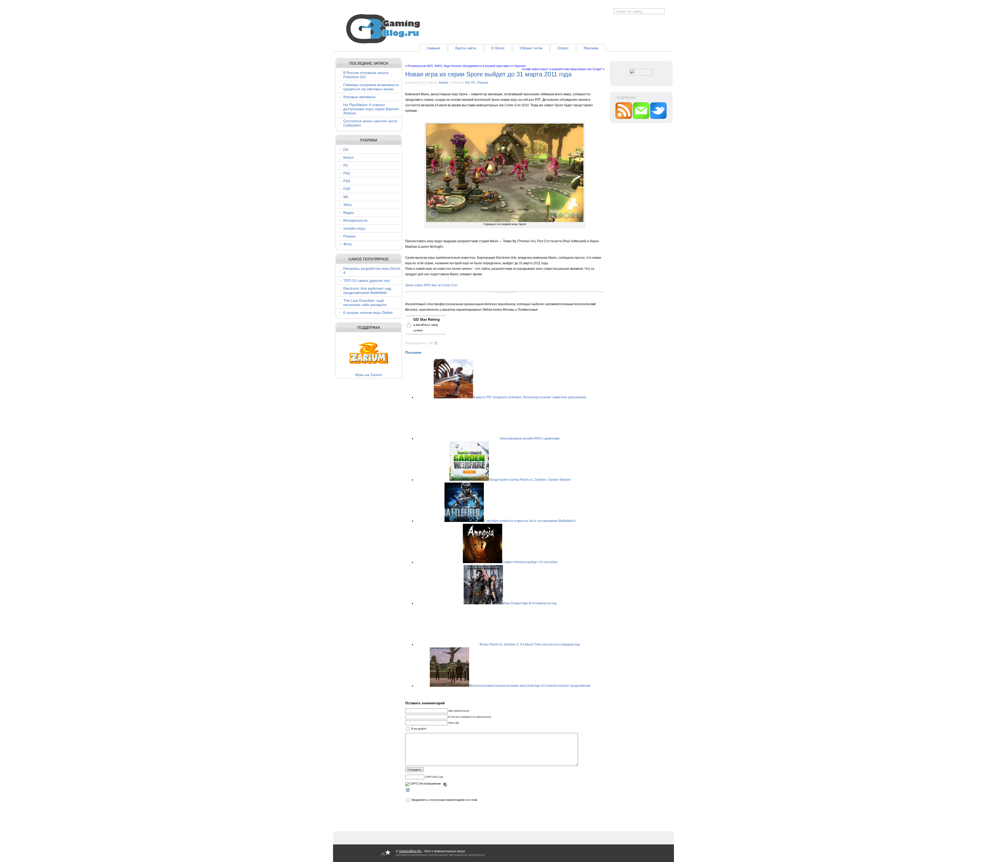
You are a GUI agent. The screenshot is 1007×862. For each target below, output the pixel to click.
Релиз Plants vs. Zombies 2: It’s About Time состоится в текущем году (530, 644)
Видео (348, 212)
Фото (347, 244)
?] (436, 343)
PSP (346, 189)
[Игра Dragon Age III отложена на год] (483, 603)
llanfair (443, 82)
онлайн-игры (354, 228)
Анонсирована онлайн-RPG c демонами (530, 438)
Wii (345, 197)
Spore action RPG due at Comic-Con (431, 285)
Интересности (355, 220)
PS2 (346, 173)
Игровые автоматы (359, 97)
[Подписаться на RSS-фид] (624, 117)
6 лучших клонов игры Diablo (368, 312)
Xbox (347, 205)
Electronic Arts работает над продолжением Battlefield (367, 290)
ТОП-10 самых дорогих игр (366, 280)
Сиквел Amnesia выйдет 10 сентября (530, 562)
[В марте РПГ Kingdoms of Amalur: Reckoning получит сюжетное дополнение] (453, 397)
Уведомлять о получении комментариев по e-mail (444, 799)
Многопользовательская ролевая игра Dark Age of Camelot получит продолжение (530, 686)
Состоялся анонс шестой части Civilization (370, 123)
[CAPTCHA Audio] (445, 784)
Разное (349, 236)
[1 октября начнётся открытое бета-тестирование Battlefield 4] (464, 521)
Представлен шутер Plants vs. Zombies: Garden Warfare (530, 480)
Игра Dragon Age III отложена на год (529, 603)
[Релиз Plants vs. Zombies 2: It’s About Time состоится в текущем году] (460, 644)
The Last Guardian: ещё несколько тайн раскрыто (365, 302)
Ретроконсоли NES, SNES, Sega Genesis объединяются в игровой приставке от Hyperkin (467, 65)
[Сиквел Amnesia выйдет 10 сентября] (482, 562)
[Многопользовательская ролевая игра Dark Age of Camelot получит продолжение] (449, 686)
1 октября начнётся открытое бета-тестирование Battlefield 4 (530, 521)
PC (345, 165)
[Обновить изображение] (408, 790)
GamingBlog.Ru (410, 851)
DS (345, 149)
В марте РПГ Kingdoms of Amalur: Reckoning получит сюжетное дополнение (529, 397)
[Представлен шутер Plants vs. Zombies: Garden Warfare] (469, 480)
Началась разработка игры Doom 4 (371, 270)
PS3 (346, 181)
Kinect (348, 157)
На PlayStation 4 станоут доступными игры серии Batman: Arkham (371, 109)
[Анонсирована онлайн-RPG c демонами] (480, 438)
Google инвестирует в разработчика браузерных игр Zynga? (562, 69)
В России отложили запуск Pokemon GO (365, 75)
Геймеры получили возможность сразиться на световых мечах (371, 87)
